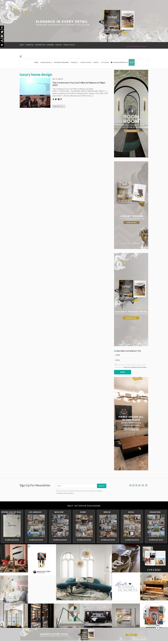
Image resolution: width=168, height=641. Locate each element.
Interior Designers (61, 62)
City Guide (105, 62)
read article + (58, 106)
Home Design (45, 62)
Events (96, 62)
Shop (132, 62)
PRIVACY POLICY (69, 45)
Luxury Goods (85, 62)
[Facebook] (130, 485)
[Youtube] (139, 485)
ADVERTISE (29, 45)
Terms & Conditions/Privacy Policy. (135, 367)
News (36, 62)
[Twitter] (133, 485)
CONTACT (58, 45)
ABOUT (22, 45)
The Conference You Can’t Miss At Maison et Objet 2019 (78, 84)
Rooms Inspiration (120, 62)
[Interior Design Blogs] (21, 56)
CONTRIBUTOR (40, 45)
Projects (74, 62)
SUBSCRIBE (50, 45)
